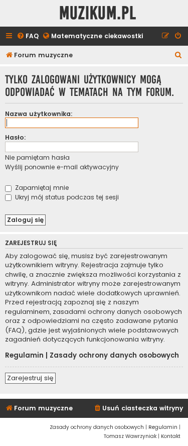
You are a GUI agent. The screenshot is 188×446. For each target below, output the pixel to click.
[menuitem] (28, 36)
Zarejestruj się (30, 378)
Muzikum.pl (97, 13)
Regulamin (24, 355)
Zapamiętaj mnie (41, 187)
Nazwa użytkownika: (39, 113)
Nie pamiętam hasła (37, 157)
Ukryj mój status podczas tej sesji (66, 197)
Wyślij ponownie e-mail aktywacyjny (62, 167)
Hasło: (15, 137)
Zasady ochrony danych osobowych (114, 355)
